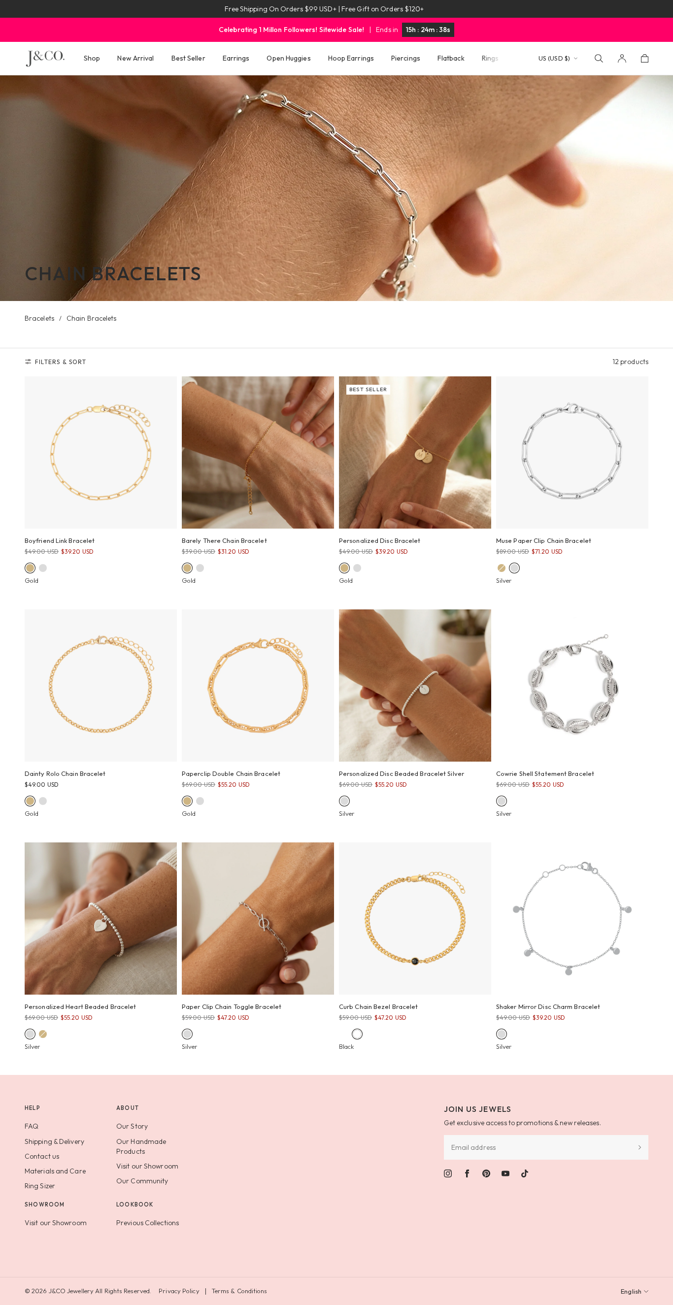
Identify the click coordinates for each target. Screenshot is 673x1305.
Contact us (42, 1156)
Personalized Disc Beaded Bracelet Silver (401, 773)
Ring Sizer (40, 1185)
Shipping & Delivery (54, 1141)
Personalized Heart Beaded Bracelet (80, 1006)
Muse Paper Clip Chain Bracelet (543, 540)
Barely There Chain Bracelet (224, 540)
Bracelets (39, 318)
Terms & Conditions (239, 1291)
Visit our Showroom (147, 1166)
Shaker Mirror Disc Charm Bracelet (548, 1006)
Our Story (132, 1126)
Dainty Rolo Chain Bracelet (65, 773)
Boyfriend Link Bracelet (60, 540)
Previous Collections (147, 1222)
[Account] (622, 58)
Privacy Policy (179, 1291)
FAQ (31, 1126)
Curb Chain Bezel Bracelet (378, 1006)
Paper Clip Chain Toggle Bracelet (231, 1006)
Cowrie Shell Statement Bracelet (545, 773)
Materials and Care (55, 1171)
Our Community (142, 1180)
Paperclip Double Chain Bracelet (231, 773)
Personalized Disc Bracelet (380, 540)
